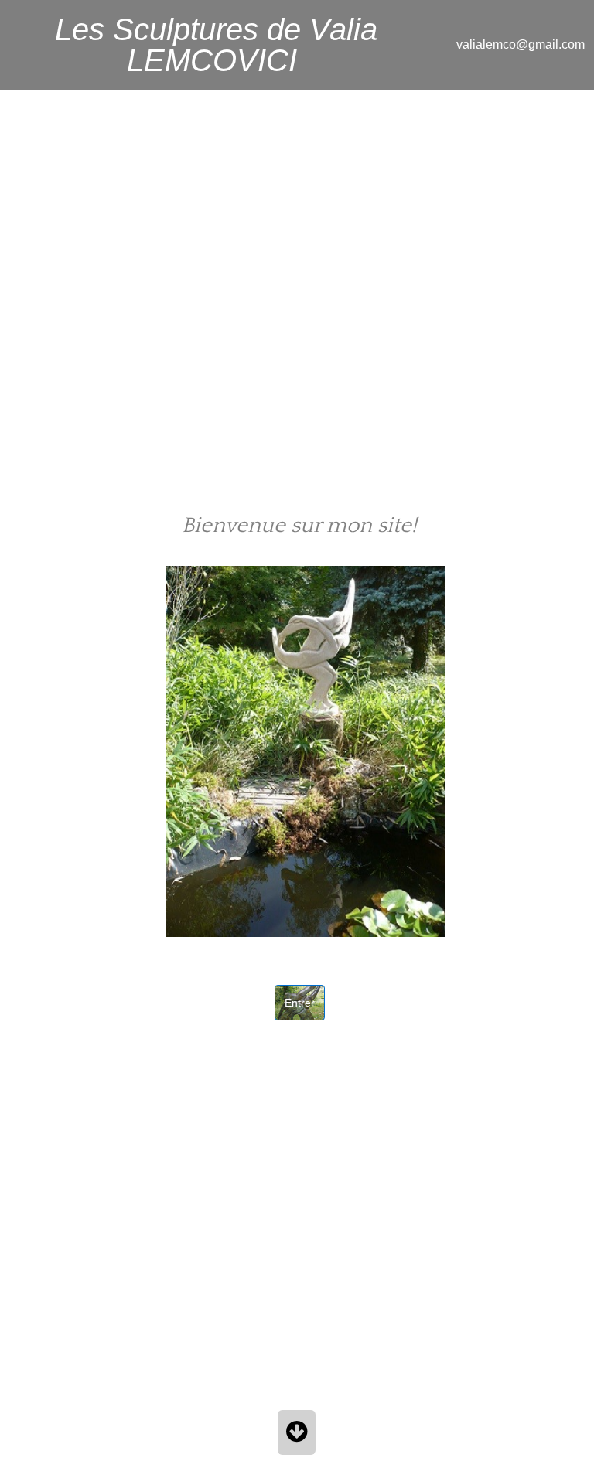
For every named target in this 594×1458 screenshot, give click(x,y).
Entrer (300, 1002)
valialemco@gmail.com (520, 44)
